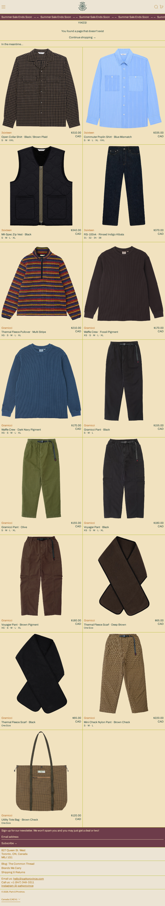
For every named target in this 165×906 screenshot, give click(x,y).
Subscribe (7, 843)
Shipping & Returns (13, 872)
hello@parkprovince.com (28, 878)
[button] (156, 6)
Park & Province (17, 892)
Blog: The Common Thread (17, 863)
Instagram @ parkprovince (17, 885)
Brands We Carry (11, 868)
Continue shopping (81, 37)
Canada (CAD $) (9, 899)
